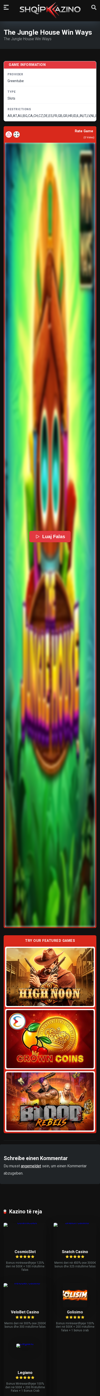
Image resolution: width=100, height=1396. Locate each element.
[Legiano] (25, 1343)
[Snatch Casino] (75, 1222)
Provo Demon (50, 976)
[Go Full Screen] (16, 134)
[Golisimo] (75, 1306)
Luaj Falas (53, 536)
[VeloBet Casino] (25, 1283)
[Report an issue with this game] (9, 134)
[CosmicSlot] (25, 1222)
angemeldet (31, 1166)
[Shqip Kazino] (50, 10)
